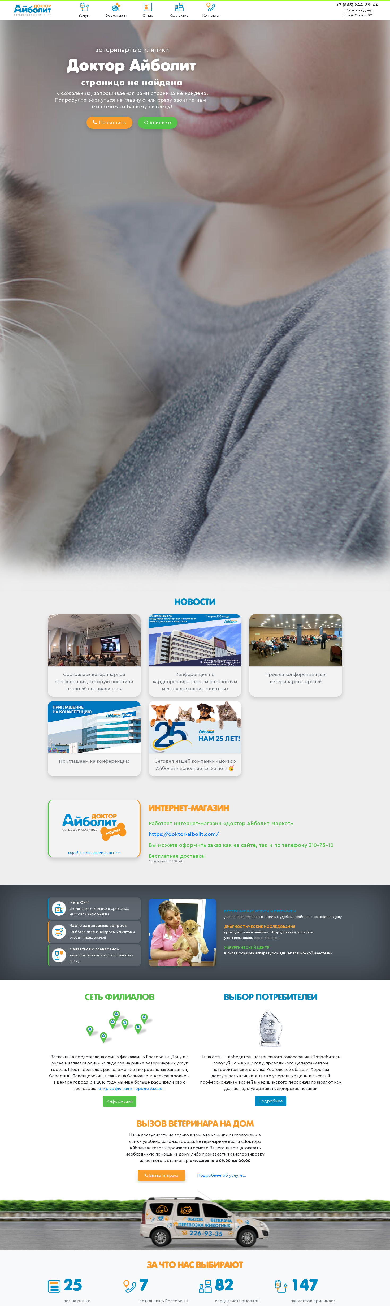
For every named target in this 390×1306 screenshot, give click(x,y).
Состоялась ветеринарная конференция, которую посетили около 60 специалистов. (94, 681)
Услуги (85, 16)
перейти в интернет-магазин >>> (94, 852)
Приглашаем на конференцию (94, 761)
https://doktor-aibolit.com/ (184, 834)
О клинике (157, 122)
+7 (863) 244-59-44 (357, 5)
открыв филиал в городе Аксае (130, 1089)
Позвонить (111, 122)
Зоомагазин (116, 16)
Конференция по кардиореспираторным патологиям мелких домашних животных (195, 681)
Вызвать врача (163, 1175)
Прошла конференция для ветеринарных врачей (296, 678)
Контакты (210, 16)
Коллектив (179, 16)
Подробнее (270, 1101)
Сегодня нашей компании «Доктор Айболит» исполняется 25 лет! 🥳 (195, 765)
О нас (147, 16)
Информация (119, 1101)
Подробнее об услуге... (221, 1175)
